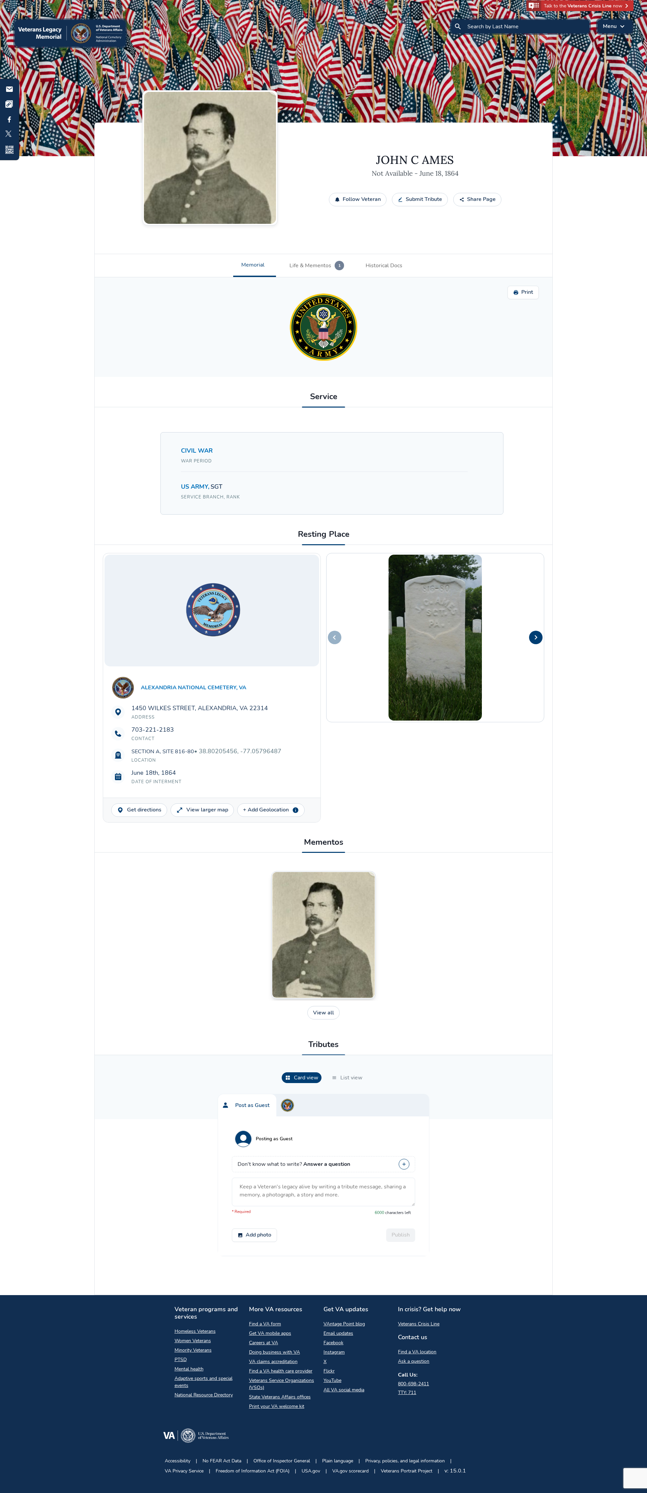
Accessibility (177, 1461)
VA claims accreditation (273, 1361)
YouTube (332, 1380)
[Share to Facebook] (9, 119)
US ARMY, (196, 487)
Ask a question (413, 1361)
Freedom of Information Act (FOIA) (252, 1471)
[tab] (254, 265)
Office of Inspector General (281, 1461)
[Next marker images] (536, 637)
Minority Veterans (193, 1350)
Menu (610, 26)
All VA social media (344, 1390)
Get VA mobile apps (270, 1333)
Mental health (189, 1369)
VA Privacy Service (184, 1471)
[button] (580, 5)
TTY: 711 (407, 1392)
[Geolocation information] (295, 810)
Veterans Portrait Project (406, 1471)
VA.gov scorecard (350, 1471)
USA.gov (311, 1471)
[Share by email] (9, 89)
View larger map (207, 809)
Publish (401, 1235)
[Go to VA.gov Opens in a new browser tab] (195, 1437)
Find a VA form (265, 1324)
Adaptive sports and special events (204, 1382)
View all (323, 1012)
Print (527, 292)
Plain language (337, 1461)
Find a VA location (417, 1352)
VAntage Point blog (344, 1324)
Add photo (258, 1235)
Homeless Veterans (195, 1331)
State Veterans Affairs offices (280, 1397)
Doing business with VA (274, 1352)
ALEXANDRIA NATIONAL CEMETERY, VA (193, 687)
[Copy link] (9, 104)
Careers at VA (263, 1343)
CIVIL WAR (197, 451)
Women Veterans (193, 1341)
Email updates (338, 1333)
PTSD (181, 1359)
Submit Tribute (424, 199)
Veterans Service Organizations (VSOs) (281, 1384)
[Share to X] (9, 135)
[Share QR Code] (9, 150)
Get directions (144, 809)
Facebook (333, 1343)
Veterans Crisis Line (418, 1324)
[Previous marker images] (334, 637)
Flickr (329, 1371)
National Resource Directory (204, 1395)
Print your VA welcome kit (276, 1406)
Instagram (334, 1352)
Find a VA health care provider (280, 1371)
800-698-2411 (413, 1384)
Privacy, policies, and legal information (405, 1461)
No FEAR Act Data (222, 1461)
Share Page (481, 199)
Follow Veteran (362, 199)
